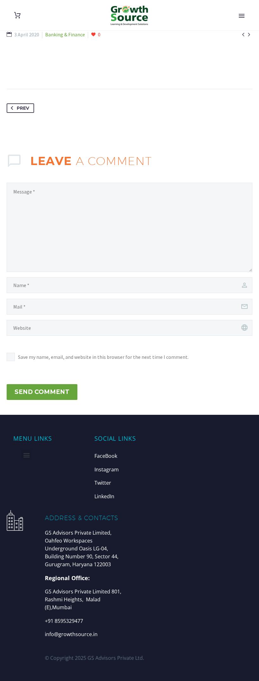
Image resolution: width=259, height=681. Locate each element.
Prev (23, 108)
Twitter (102, 482)
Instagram (106, 469)
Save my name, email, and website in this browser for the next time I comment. (103, 357)
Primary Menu (241, 16)
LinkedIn (104, 496)
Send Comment (42, 392)
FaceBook (105, 455)
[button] (26, 455)
